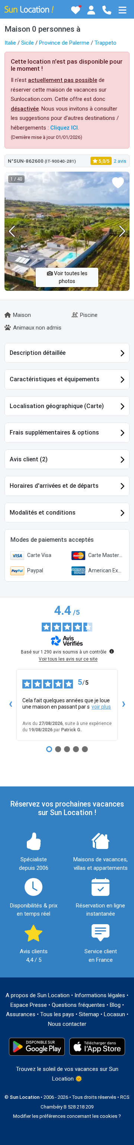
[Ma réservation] (91, 10)
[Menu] (122, 10)
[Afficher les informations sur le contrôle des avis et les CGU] (112, 651)
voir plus (101, 707)
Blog (115, 1005)
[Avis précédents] (10, 705)
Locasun (114, 1014)
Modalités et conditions (43, 512)
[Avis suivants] (123, 705)
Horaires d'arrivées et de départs (54, 485)
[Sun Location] (29, 9)
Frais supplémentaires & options (54, 432)
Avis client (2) (29, 459)
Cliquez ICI (64, 127)
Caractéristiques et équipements (54, 379)
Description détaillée (38, 352)
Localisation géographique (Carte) (57, 406)
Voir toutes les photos (70, 277)
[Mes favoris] (75, 10)
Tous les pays (57, 1014)
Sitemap (89, 1014)
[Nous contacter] (107, 10)
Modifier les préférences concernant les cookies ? (67, 1116)
